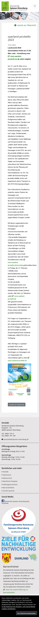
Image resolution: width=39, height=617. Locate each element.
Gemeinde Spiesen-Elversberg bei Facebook (15, 502)
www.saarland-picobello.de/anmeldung (16, 264)
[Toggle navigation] (34, 6)
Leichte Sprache (8, 491)
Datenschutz (7, 478)
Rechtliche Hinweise (9, 481)
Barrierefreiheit (8, 488)
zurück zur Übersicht (26, 25)
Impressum (6, 475)
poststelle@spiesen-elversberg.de (16, 439)
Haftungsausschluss (9, 484)
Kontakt (5, 472)
